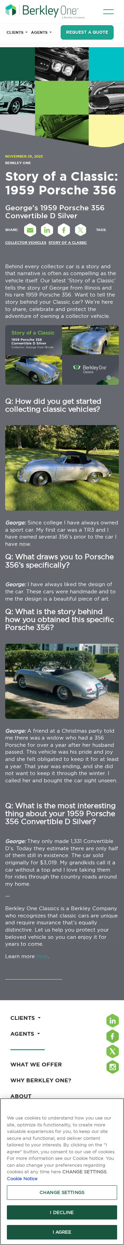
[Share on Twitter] (80, 230)
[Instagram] (112, 1067)
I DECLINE (62, 1212)
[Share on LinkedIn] (47, 230)
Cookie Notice (22, 1178)
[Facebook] (112, 1036)
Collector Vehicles (25, 242)
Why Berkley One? (40, 1080)
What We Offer (36, 1064)
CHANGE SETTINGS (62, 1192)
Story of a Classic (68, 242)
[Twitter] (112, 1051)
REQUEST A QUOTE (87, 32)
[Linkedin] (112, 1020)
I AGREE (62, 1231)
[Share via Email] (30, 230)
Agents (40, 32)
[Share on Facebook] (64, 230)
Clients (15, 32)
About (20, 1096)
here (42, 956)
